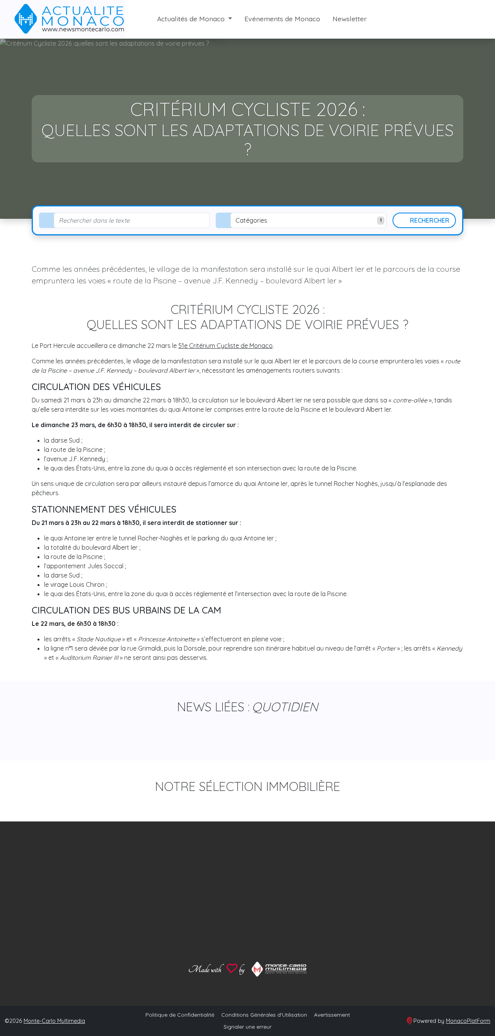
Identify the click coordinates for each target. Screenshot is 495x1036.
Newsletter (350, 18)
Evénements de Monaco (282, 18)
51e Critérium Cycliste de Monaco (225, 345)
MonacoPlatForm (468, 1020)
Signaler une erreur (247, 1026)
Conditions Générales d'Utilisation (264, 1014)
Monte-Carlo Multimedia (54, 1020)
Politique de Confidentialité (179, 1014)
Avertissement (332, 1014)
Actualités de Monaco (192, 18)
